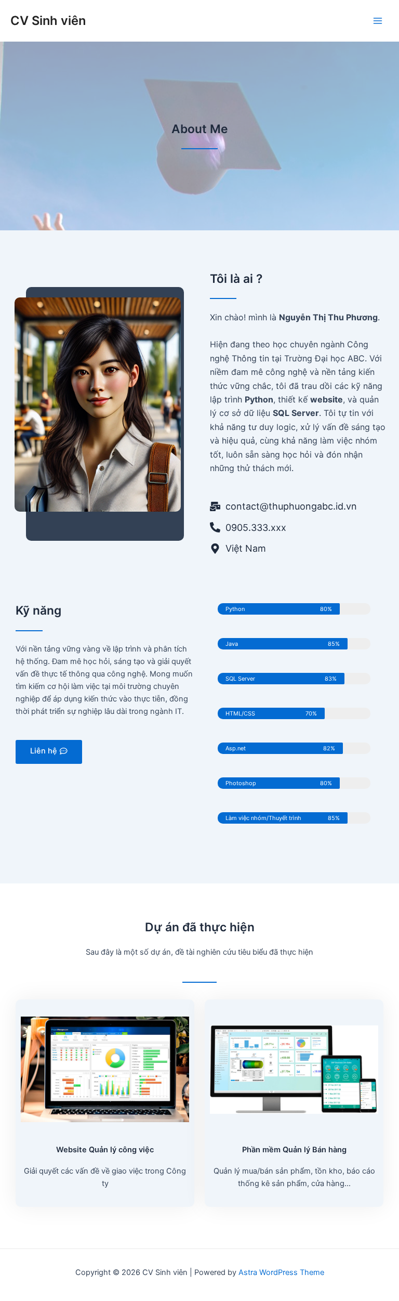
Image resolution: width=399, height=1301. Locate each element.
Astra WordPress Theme (281, 1272)
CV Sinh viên (48, 20)
